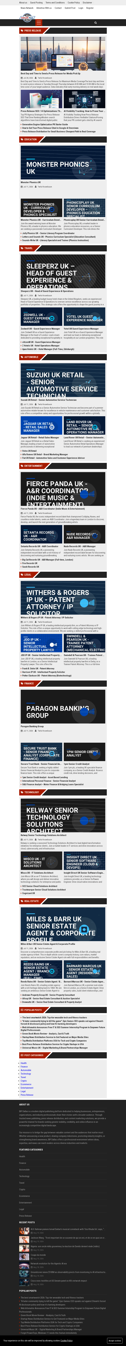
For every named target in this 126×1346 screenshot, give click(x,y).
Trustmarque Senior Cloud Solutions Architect (44, 889)
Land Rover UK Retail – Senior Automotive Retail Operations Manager (84, 437)
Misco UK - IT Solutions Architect (37, 872)
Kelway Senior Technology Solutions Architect (43, 835)
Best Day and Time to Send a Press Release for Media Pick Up (50, 73)
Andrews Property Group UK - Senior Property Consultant (48, 995)
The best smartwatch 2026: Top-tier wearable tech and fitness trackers (54, 1017)
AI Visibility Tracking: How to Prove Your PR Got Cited (84, 111)
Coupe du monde (38, 1255)
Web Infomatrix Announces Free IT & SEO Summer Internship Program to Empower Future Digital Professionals (63, 1028)
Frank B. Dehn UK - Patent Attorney (38, 668)
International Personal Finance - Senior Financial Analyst (49, 781)
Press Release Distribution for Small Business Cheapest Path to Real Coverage (59, 131)
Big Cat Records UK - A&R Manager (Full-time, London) (47, 560)
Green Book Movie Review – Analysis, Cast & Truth (45, 1033)
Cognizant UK (28, 893)
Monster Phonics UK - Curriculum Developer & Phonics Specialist (41, 220)
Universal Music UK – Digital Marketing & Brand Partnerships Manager (55, 1048)
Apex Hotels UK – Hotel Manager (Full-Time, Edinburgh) (48, 349)
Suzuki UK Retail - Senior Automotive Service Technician (49, 400)
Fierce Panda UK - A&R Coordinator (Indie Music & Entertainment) (53, 508)
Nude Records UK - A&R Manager (80, 546)
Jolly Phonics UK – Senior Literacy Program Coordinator (48, 233)
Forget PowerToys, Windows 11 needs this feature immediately (49, 1333)
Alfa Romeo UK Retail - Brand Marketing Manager (45, 454)
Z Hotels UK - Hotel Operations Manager (40, 345)
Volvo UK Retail (29, 451)
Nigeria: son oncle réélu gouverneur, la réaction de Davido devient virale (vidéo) (65, 1246)
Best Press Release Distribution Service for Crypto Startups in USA (53, 1044)
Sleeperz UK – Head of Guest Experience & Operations (47, 291)
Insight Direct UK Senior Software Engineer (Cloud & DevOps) (84, 872)
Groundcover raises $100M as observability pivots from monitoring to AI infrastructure (69, 1272)
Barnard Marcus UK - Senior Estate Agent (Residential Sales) (84, 981)
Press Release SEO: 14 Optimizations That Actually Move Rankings (41, 111)
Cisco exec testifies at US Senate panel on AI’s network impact (59, 1280)
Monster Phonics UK (31, 182)
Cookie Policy (67, 1340)
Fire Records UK (29, 563)
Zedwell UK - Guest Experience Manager (40, 328)
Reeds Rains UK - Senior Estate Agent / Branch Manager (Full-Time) (41, 981)
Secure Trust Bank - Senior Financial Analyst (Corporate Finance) (41, 764)
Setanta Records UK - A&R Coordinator (39, 546)
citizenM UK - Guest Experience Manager (41, 342)
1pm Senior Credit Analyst (76, 764)
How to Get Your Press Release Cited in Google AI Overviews (50, 128)
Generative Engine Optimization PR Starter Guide (45, 124)
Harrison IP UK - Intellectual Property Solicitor (43, 672)
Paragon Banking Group (32, 726)
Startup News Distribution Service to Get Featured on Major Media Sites (55, 1037)
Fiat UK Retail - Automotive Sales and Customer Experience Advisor (53, 458)
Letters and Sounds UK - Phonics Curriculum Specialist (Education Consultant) (59, 237)
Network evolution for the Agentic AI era (49, 1263)
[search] (95, 22)
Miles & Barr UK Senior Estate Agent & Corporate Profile (48, 944)
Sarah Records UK (30, 567)
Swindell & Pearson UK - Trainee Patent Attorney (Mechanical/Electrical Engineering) (84, 655)
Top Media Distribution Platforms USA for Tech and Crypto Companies (54, 1041)
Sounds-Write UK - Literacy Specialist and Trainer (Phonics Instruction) (55, 240)
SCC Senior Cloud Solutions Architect (39, 886)
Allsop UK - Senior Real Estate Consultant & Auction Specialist (51, 998)
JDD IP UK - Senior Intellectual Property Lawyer (41, 655)
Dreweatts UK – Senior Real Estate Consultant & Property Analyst (52, 1002)
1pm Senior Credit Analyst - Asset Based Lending (45, 777)
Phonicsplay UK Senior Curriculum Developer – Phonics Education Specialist (84, 220)
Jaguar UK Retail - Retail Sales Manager (40, 437)
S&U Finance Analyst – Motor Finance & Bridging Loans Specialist (52, 784)
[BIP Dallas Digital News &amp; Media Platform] (27, 17)
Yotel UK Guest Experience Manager (81, 328)
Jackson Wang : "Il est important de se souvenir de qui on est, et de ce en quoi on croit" (69, 1237)
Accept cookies (115, 1341)
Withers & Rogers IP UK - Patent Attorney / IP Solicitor (47, 617)
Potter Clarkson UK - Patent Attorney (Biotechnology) (46, 675)
